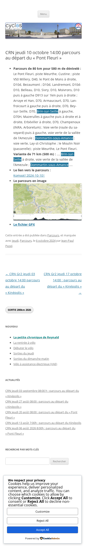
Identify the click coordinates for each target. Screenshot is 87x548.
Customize (42, 511)
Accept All (42, 530)
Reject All (42, 521)
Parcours (53, 235)
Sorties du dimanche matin (31, 359)
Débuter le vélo (23, 348)
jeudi (15, 241)
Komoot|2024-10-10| (29, 175)
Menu (43, 14)
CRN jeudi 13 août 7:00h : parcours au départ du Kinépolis (43, 423)
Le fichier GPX (24, 224)
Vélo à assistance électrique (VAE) (35, 364)
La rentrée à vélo (24, 343)
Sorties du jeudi (23, 353)
